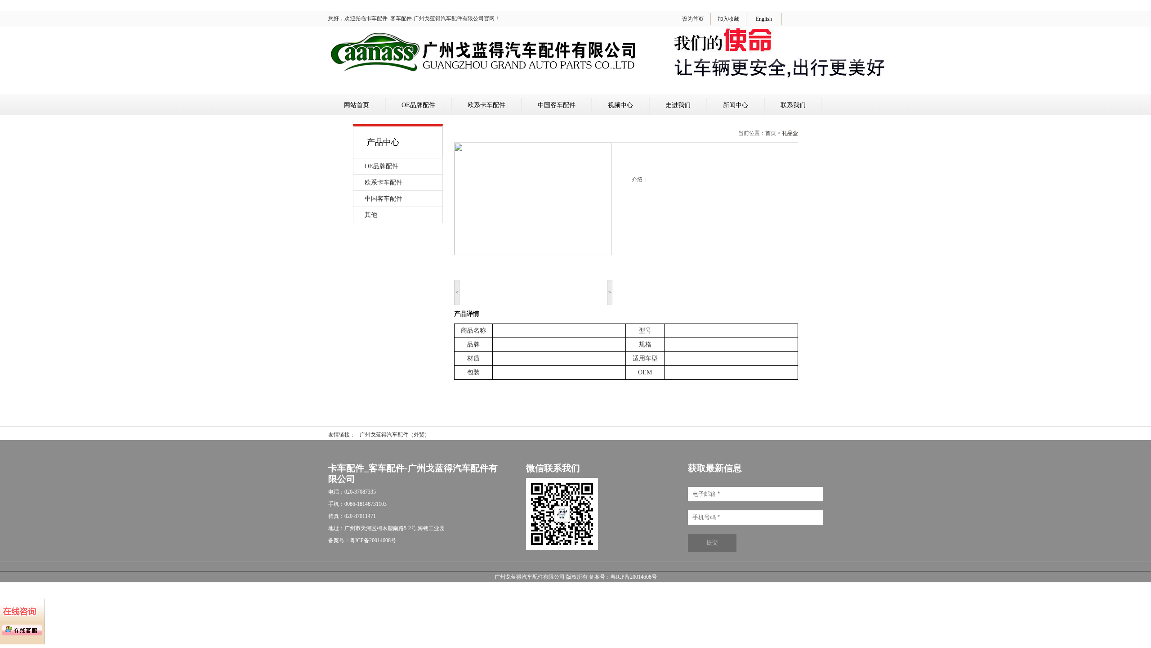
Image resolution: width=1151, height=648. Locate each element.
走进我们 (678, 105)
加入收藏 (728, 19)
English (764, 19)
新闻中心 (735, 105)
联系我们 (793, 105)
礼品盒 (790, 133)
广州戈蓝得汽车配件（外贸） (395, 435)
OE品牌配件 (418, 105)
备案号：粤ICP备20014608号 (623, 577)
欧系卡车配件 (486, 105)
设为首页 (693, 19)
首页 (770, 133)
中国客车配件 (557, 105)
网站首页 (356, 105)
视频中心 (620, 105)
